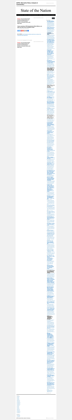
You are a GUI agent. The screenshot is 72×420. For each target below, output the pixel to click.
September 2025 (18, 404)
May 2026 (18, 398)
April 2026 (18, 399)
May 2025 (18, 407)
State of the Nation (27, 28)
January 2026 (18, 401)
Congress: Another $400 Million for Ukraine (39, 17)
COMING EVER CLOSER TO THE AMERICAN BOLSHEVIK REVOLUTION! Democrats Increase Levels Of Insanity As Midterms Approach (50, 72)
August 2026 (18, 396)
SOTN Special (18, 415)
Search (53, 18)
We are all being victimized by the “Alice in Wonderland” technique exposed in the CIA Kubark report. (50, 176)
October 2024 (18, 412)
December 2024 (18, 411)
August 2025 (18, 405)
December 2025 (18, 402)
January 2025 (18, 410)
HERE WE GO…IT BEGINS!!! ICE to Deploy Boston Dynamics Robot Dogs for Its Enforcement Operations (50, 232)
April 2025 (18, 408)
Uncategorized (18, 416)
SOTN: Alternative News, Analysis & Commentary (27, 3)
